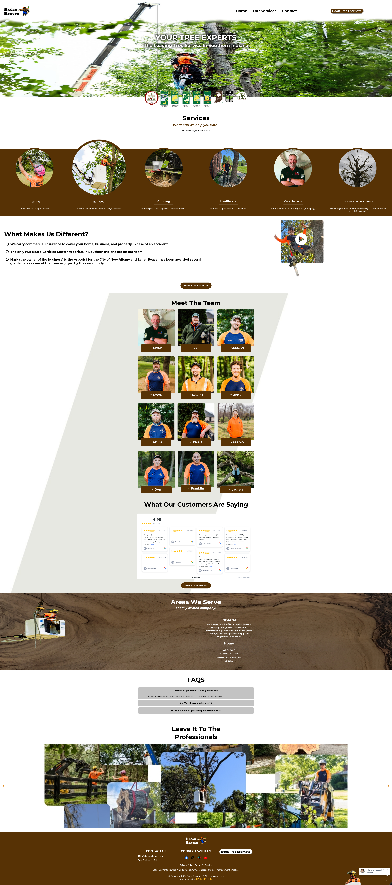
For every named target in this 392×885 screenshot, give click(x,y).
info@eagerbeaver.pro (152, 856)
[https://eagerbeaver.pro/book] (293, 168)
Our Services (264, 11)
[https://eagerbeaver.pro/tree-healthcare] (228, 168)
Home (241, 11)
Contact (289, 11)
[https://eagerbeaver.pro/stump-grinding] (163, 168)
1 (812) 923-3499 (149, 859)
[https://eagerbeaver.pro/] (17, 11)
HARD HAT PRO (204, 878)
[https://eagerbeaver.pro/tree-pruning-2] (34, 168)
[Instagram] (193, 858)
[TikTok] (199, 858)
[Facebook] (186, 858)
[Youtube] (205, 858)
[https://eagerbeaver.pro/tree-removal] (99, 168)
